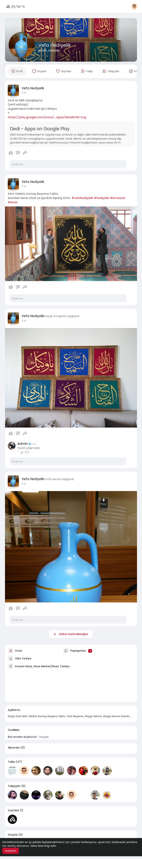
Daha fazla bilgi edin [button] (43, 845)
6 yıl (24, 92)
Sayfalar (13, 810)
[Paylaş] (25, 153)
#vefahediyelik (82, 198)
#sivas (12, 202)
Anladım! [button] (10, 851)
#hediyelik (101, 198)
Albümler (14, 747)
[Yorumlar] (18, 153)
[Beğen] (18, 153)
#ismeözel (117, 198)
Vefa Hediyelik (54, 45)
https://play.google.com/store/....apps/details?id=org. (47, 117)
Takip (11, 761)
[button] (134, 6)
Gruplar (13, 834)
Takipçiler (14, 786)
